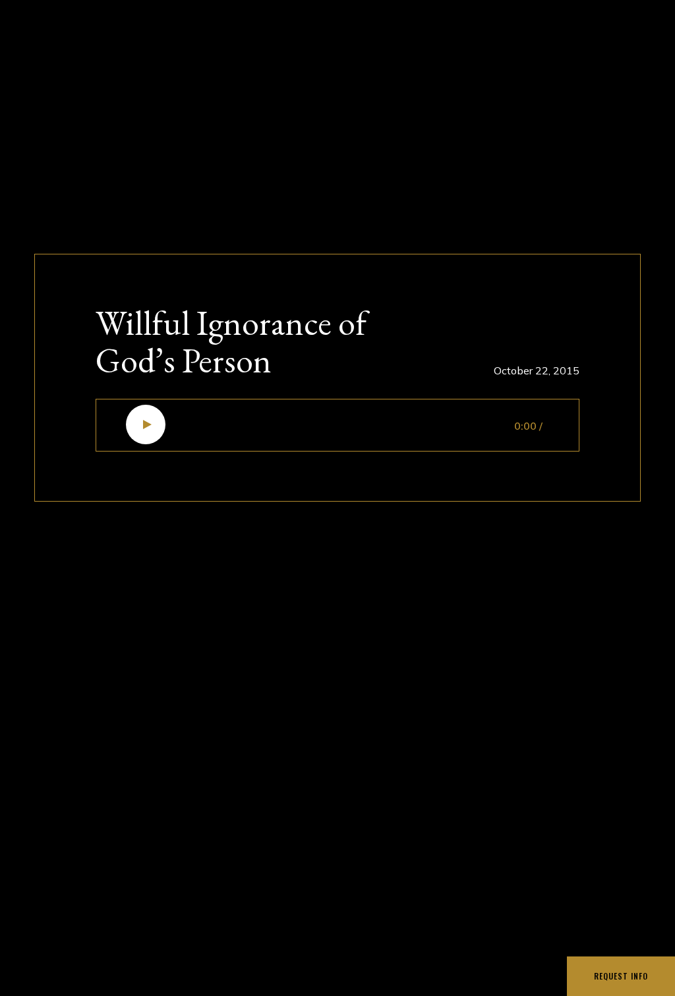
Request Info (621, 975)
